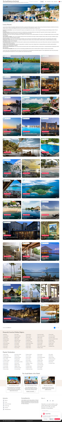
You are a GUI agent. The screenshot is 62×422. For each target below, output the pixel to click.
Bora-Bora (43, 238)
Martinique (5, 280)
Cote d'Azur (6, 176)
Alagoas (5, 259)
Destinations (49, 1)
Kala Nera (24, 301)
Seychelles (5, 72)
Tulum (5, 155)
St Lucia (24, 176)
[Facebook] (47, 401)
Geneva (24, 280)
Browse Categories (30, 391)
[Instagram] (50, 401)
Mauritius (5, 301)
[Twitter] (53, 401)
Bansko (5, 321)
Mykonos (5, 134)
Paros (24, 134)
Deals (52, 1)
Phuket (24, 93)
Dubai (43, 72)
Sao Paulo (43, 176)
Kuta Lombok (44, 321)
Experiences (55, 1)
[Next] (58, 327)
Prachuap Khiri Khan (7, 93)
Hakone (5, 238)
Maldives (43, 259)
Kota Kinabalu (44, 155)
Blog (45, 1)
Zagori (43, 134)
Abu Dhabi (43, 93)
